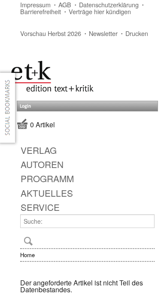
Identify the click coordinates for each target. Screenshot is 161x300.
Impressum (35, 4)
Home (27, 255)
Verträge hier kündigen (100, 11)
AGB (64, 4)
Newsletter (103, 33)
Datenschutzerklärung (109, 4)
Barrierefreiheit (40, 11)
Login (25, 106)
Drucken (136, 33)
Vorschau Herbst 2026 (50, 33)
